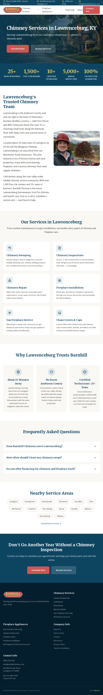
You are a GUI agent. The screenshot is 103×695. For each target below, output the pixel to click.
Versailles (78, 501)
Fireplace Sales (9, 637)
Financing (69, 9)
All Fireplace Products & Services (16, 644)
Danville (74, 509)
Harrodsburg (45, 516)
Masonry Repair (60, 609)
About (80, 9)
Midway (60, 516)
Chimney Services (26, 10)
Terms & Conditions (61, 648)
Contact (57, 637)
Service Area (59, 633)
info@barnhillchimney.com (89, 4)
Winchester (16, 509)
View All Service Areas (50, 523)
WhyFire (97, 690)
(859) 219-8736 (67, 2)
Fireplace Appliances (47, 10)
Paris (91, 501)
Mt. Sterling (47, 509)
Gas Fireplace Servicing (63, 613)
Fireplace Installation (11, 640)
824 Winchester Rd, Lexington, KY (46, 2)
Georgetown (30, 501)
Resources (58, 640)
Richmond (63, 501)
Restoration (58, 605)
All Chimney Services (62, 617)
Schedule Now (90, 10)
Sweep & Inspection (62, 598)
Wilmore (88, 509)
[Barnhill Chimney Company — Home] (12, 10)
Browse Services (43, 48)
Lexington (13, 501)
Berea (61, 509)
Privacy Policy (59, 644)
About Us (57, 629)
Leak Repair (58, 602)
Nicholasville (47, 501)
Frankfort (32, 509)
